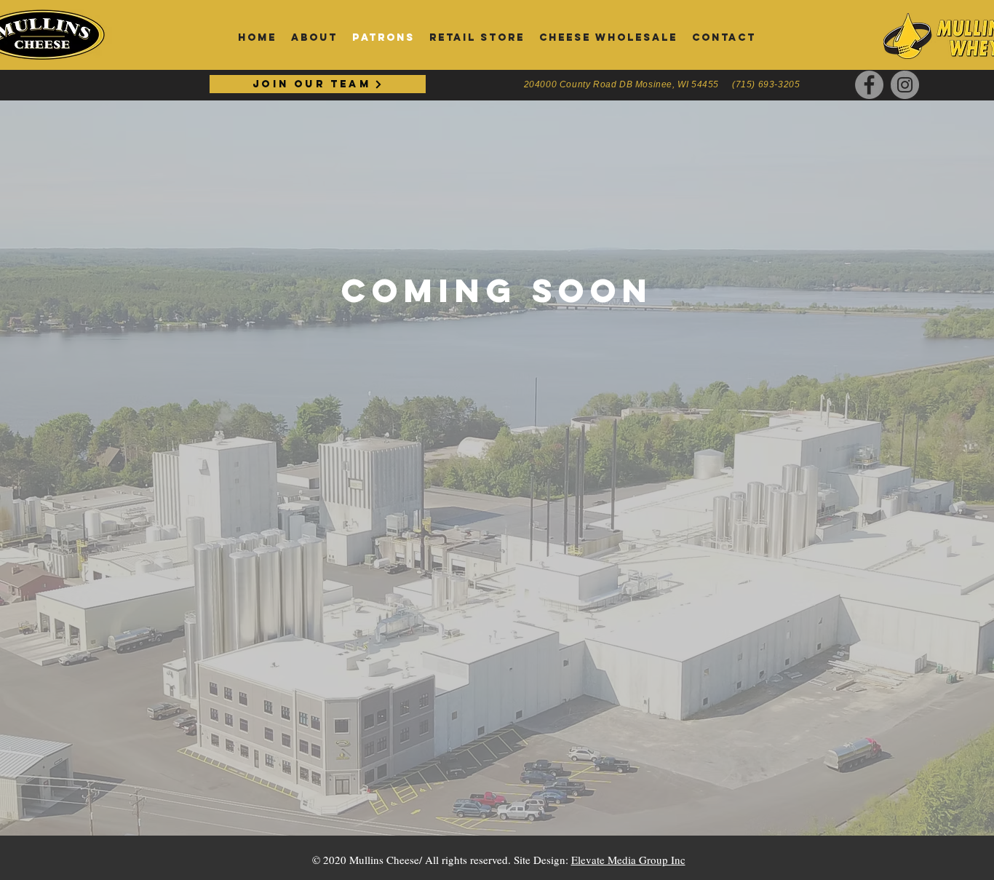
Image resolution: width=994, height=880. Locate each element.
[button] (724, 38)
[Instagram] (905, 85)
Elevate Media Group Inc (628, 859)
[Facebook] (869, 85)
